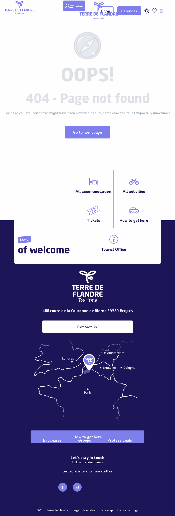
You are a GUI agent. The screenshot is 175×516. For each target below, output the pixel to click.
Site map (107, 510)
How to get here (87, 436)
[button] (162, 11)
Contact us (87, 326)
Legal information (84, 510)
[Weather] (146, 12)
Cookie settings (128, 510)
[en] (162, 11)
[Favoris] (154, 10)
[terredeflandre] (99, 10)
